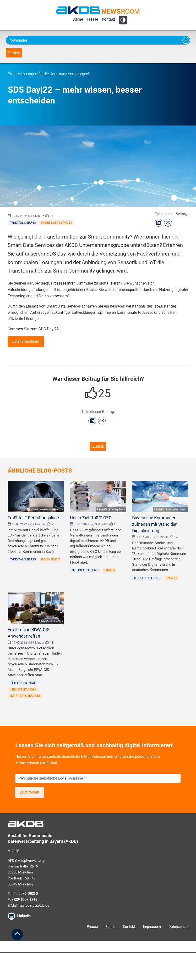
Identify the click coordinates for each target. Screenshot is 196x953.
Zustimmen (29, 792)
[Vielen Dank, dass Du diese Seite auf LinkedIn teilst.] (158, 223)
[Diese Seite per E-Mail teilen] (168, 223)
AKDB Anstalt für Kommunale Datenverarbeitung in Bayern (78, 10)
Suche (77, 19)
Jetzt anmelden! (25, 341)
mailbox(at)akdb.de (34, 905)
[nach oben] (17, 934)
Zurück (14, 53)
